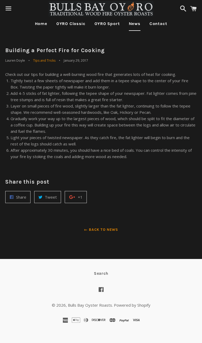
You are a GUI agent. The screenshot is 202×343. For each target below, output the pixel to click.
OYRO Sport (107, 23)
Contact (158, 23)
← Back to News (101, 229)
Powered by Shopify (132, 305)
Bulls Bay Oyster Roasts (90, 305)
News (134, 23)
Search (101, 273)
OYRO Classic (70, 23)
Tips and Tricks (44, 60)
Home (41, 23)
